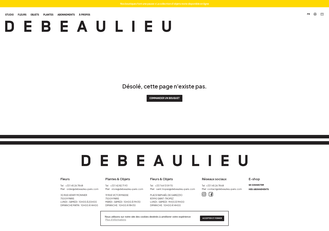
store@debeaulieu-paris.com (127, 189)
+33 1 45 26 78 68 (74, 185)
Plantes (48, 14)
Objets (35, 14)
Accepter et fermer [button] (212, 218)
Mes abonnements (259, 189)
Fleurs (22, 14)
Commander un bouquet (164, 98)
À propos (84, 14)
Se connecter (256, 185)
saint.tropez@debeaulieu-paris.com (175, 189)
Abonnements (66, 14)
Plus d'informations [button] (115, 219)
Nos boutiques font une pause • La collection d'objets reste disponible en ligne (164, 3)
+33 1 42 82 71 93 (118, 185)
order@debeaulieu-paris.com (82, 189)
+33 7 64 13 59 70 (164, 185)
